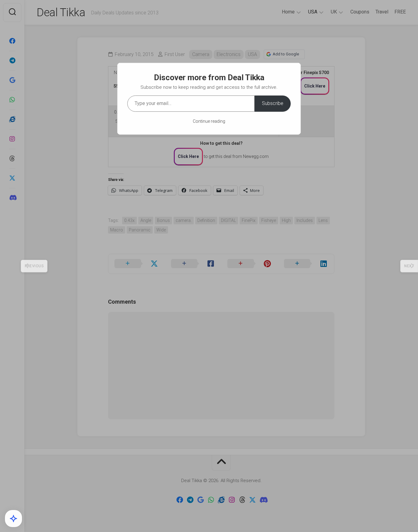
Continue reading (209, 121)
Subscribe (272, 103)
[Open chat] (13, 518)
